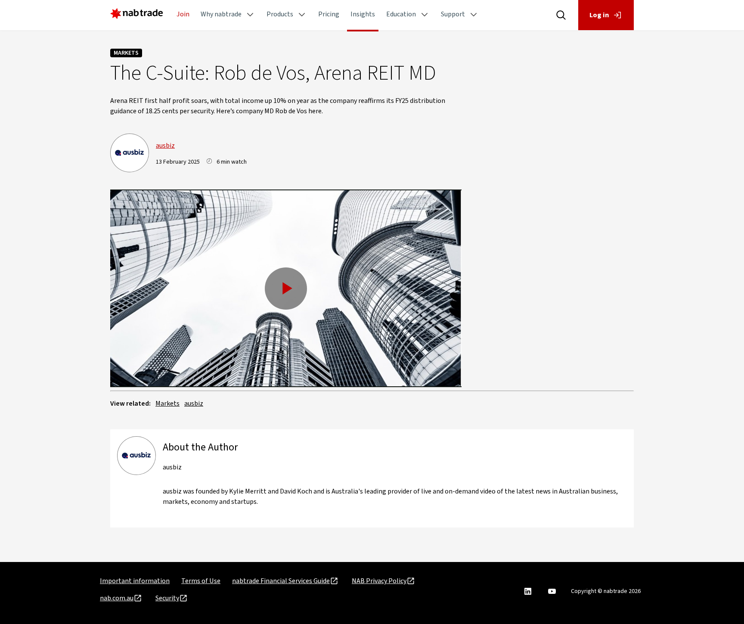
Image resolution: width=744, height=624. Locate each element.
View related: (130, 403)
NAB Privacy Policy (379, 581)
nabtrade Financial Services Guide (281, 581)
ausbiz (165, 145)
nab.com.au (116, 598)
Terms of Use (200, 581)
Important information (135, 581)
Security (167, 598)
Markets (126, 53)
